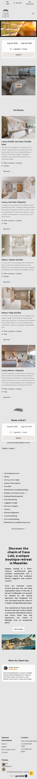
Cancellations (7, 766)
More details (18, 629)
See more (8, 171)
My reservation (30, 3)
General (5, 763)
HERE (18, 85)
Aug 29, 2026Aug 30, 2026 (19, 43)
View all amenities (17, 529)
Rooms (4, 744)
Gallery (4, 747)
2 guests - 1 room (20, 49)
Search (18, 55)
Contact (5, 752)
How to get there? (9, 749)
